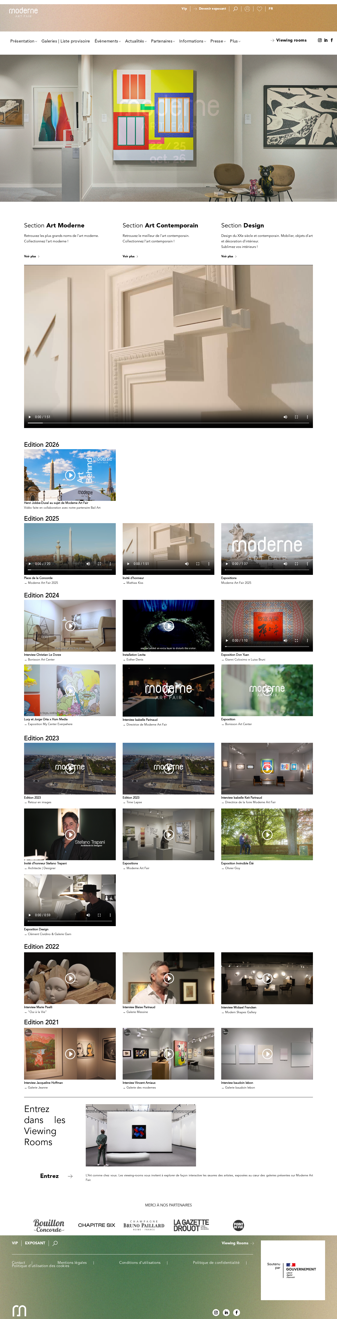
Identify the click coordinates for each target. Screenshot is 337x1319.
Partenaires (161, 41)
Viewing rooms (291, 40)
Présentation (22, 41)
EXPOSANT (35, 1243)
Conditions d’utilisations (139, 1263)
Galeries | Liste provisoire (65, 41)
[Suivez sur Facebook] (332, 40)
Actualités (134, 41)
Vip (184, 9)
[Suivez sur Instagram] (320, 40)
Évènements (106, 41)
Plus (234, 41)
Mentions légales (72, 1263)
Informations (191, 41)
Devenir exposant (212, 9)
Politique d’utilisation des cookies (40, 1266)
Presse (216, 41)
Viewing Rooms (235, 1243)
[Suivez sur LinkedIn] (326, 40)
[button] (271, 9)
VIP (15, 1243)
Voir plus (30, 256)
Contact (18, 1263)
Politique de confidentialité (216, 1263)
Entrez (49, 1176)
